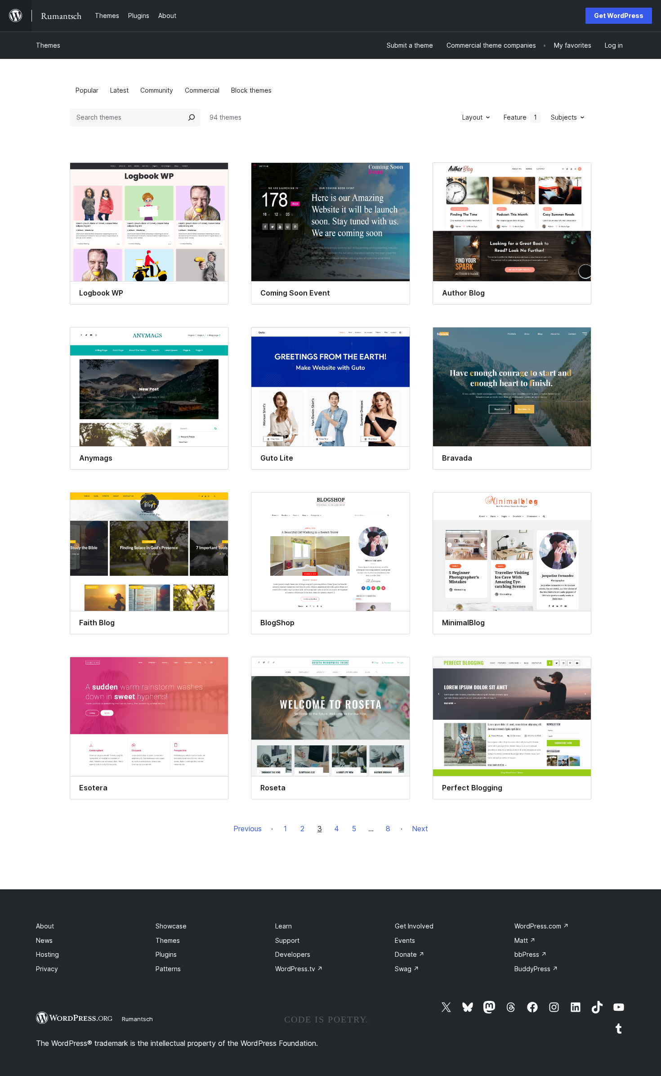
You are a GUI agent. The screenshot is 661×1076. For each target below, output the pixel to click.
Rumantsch (137, 1018)
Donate (409, 954)
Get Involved (414, 926)
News (44, 940)
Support (287, 940)
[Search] (192, 117)
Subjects (564, 117)
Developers (292, 954)
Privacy (47, 969)
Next (420, 828)
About (45, 926)
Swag (407, 969)
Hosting (47, 954)
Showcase (171, 926)
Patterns (168, 969)
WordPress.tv (299, 969)
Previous (247, 828)
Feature (520, 117)
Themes (48, 45)
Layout (472, 117)
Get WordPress (618, 15)
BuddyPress (536, 969)
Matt (525, 940)
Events (405, 940)
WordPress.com (541, 926)
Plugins (166, 954)
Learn (283, 926)
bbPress (530, 954)
